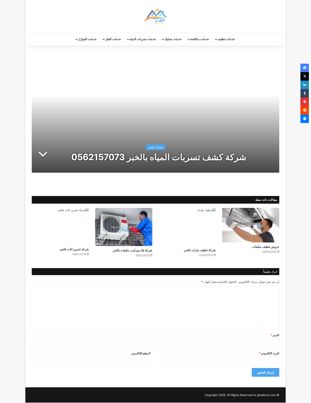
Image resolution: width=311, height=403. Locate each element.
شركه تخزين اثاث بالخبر (74, 249)
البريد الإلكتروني (269, 353)
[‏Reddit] (304, 110)
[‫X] (304, 76)
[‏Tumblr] (304, 93)
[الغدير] (155, 16)
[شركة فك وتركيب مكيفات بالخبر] (123, 227)
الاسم (275, 335)
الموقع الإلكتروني (141, 353)
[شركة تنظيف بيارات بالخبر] (187, 227)
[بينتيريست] (304, 102)
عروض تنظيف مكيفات (265, 246)
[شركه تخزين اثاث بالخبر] (60, 226)
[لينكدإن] (304, 85)
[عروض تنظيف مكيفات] (250, 225)
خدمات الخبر (155, 147)
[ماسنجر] (304, 119)
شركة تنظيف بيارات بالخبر (200, 250)
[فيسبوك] (304, 68)
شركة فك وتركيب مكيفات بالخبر (132, 250)
